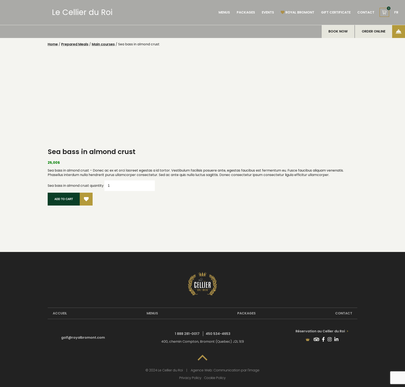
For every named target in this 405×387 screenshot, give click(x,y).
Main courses (103, 44)
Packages (246, 12)
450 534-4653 (218, 333)
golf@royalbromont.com (83, 337)
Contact (365, 12)
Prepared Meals (74, 44)
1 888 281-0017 (187, 333)
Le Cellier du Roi (82, 12)
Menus (224, 12)
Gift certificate (336, 12)
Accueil (60, 313)
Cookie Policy (215, 378)
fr (396, 12)
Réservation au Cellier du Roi (321, 331)
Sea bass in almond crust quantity (76, 185)
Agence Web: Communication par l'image (225, 370)
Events (268, 12)
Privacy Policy (190, 378)
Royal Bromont (299, 12)
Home (53, 44)
